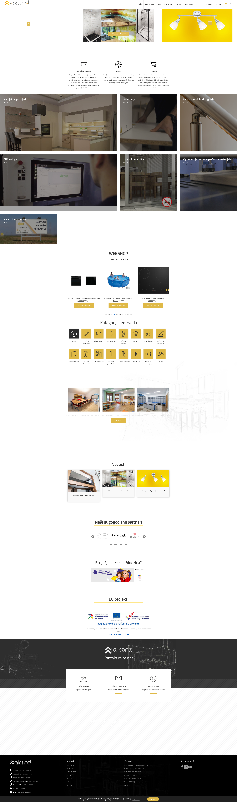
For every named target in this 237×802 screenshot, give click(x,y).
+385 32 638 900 (28, 785)
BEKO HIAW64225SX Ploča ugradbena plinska (127, 298)
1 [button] (109, 544)
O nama (69, 782)
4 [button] (114, 544)
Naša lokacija (83, 686)
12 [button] (127, 544)
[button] (92, 536)
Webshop (70, 768)
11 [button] (126, 544)
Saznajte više (118, 734)
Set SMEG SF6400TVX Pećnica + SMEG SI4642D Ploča (162, 298)
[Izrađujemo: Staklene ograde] (84, 481)
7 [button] (119, 544)
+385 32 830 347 (21, 788)
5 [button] (116, 544)
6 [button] (117, 544)
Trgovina (153, 71)
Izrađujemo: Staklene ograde (83, 495)
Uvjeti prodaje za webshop (132, 772)
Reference (70, 778)
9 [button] (122, 544)
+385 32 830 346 (26, 777)
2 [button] (111, 544)
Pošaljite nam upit (118, 686)
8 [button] (121, 544)
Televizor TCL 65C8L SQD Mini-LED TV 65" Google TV (93, 298)
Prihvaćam (153, 799)
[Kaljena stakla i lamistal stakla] (118, 478)
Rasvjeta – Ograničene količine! (153, 491)
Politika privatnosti (130, 775)
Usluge (118, 71)
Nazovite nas (153, 686)
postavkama (136, 800)
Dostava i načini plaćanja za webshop (135, 765)
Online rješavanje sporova (132, 778)
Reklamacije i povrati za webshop (134, 768)
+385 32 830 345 (27, 774)
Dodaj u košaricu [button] (162, 305)
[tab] (131, 314)
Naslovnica (70, 765)
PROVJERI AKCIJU (119, 34)
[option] (102, 535)
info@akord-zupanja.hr (24, 792)
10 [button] (124, 544)
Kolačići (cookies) (129, 782)
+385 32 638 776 (34, 781)
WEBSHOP (118, 253)
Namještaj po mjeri (83, 71)
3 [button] (112, 544)
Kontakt (69, 785)
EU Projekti (127, 785)
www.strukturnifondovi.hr (118, 634)
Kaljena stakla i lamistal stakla (118, 491)
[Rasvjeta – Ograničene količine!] (153, 478)
